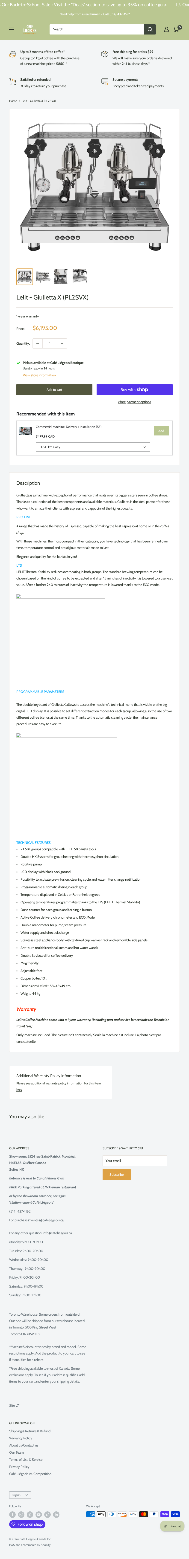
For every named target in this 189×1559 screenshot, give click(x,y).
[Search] (150, 29)
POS (12, 1545)
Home (13, 101)
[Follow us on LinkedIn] (56, 1514)
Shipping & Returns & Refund (29, 1431)
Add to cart (54, 390)
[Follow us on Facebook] (12, 1514)
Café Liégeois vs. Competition (30, 1474)
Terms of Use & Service (26, 1460)
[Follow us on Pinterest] (30, 1514)
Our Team (16, 1452)
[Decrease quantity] (37, 343)
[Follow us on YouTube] (38, 1514)
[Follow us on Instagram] (21, 1514)
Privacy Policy (19, 1467)
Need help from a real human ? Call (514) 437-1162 (94, 14)
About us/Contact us (23, 1445)
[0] (176, 29)
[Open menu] (11, 29)
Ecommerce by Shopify (36, 1545)
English (16, 1495)
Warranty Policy (20, 1438)
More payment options (134, 402)
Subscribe (116, 1175)
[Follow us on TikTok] (47, 1514)
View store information (39, 375)
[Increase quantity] (62, 343)
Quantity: (23, 343)
